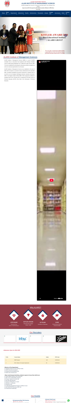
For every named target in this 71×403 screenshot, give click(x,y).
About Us (7, 13)
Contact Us (67, 13)
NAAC (63, 13)
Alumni (46, 13)
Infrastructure (33, 13)
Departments (14, 13)
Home (3, 13)
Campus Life (51, 13)
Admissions (21, 13)
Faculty (27, 13)
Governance (58, 13)
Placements (40, 13)
